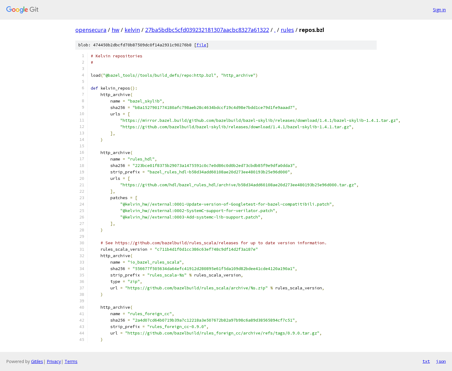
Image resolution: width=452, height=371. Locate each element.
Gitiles (37, 361)
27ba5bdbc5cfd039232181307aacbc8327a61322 (207, 29)
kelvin (132, 29)
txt (426, 361)
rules (287, 29)
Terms (71, 361)
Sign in (439, 10)
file (201, 45)
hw (115, 29)
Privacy (54, 361)
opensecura (90, 29)
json (441, 361)
